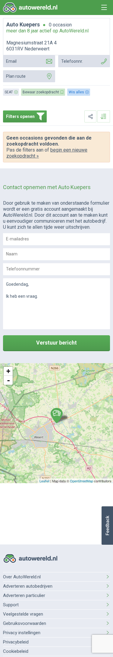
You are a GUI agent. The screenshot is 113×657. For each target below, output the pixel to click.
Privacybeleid (16, 642)
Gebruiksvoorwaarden (24, 623)
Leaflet (44, 480)
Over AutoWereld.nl (22, 577)
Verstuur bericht (56, 342)
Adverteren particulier (24, 595)
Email (11, 61)
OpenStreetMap (81, 480)
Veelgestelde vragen (23, 614)
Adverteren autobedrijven (27, 586)
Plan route (16, 76)
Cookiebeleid (15, 651)
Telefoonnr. (72, 61)
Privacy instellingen (21, 632)
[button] (107, 525)
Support (11, 604)
